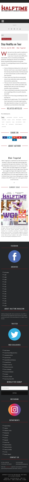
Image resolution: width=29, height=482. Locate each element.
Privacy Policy (7, 479)
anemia (13, 119)
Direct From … (7, 442)
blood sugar (4, 119)
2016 (5, 296)
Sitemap (24, 479)
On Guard (6, 374)
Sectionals (6, 435)
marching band (9, 117)
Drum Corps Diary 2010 (9, 379)
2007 (5, 275)
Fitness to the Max (8, 449)
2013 (5, 289)
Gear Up (6, 437)
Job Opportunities (14, 478)
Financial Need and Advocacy (10, 360)
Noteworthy (6, 433)
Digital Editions (7, 426)
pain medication (18, 121)
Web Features (7, 350)
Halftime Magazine (18, 124)
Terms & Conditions (16, 479)
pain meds (21, 117)
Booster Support (7, 454)
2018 (5, 301)
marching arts (11, 124)
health (24, 121)
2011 (5, 284)
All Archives (6, 272)
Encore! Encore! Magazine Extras (10, 353)
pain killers (16, 117)
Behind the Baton (7, 445)
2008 (5, 277)
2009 (5, 279)
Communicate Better (8, 355)
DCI (6, 124)
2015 (5, 294)
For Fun (5, 452)
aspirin (3, 121)
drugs (13, 121)
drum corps (4, 126)
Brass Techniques (7, 369)
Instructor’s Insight (8, 376)
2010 (5, 282)
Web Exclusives (6, 39)
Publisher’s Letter (8, 430)
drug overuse (8, 121)
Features (6, 428)
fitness (3, 124)
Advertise (6, 478)
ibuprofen (24, 119)
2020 (5, 305)
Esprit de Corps (7, 357)
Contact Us (8, 466)
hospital (9, 119)
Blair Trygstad (21, 48)
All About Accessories (8, 367)
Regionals (6, 440)
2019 (5, 303)
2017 (5, 298)
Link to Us (22, 478)
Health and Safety (8, 447)
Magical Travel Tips (8, 364)
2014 (5, 291)
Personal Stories (7, 362)
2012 (5, 286)
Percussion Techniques (8, 372)
